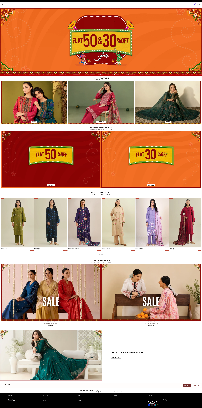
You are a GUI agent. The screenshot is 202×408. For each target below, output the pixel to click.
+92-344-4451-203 (14, 400)
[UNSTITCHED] (51, 296)
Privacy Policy (45, 399)
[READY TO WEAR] (151, 296)
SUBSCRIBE (164, 399)
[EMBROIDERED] (101, 102)
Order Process (45, 400)
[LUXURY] (168, 102)
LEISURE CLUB (97, 1)
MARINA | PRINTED (37, 248)
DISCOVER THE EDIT (115, 357)
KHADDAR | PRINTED (4, 248)
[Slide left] (2, 224)
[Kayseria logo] (100, 4)
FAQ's (43, 398)
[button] (3, 4)
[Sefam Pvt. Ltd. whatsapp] (195, 4)
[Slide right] (200, 224)
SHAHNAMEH (104, 1)
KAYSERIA (91, 1)
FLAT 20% (108, 194)
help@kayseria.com (11, 398)
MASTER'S (110, 1)
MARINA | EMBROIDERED (139, 248)
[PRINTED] (34, 102)
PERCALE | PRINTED (172, 248)
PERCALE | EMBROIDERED (106, 248)
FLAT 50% (94, 194)
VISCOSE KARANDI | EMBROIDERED (73, 248)
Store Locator (115, 398)
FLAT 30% (101, 194)
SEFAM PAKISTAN (102, 406)
